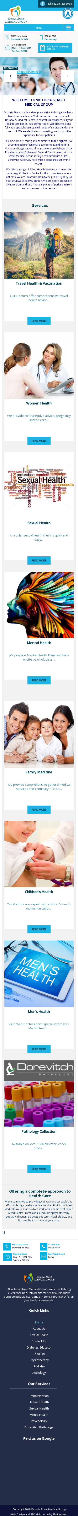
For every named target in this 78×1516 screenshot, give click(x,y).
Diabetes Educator (39, 1347)
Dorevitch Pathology (39, 1427)
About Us (39, 1329)
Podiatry (39, 1366)
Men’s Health (39, 1414)
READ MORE (39, 321)
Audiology (39, 1373)
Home (39, 1322)
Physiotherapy (39, 1360)
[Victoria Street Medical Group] (14, 17)
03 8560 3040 (50, 36)
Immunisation (39, 1396)
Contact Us (39, 1341)
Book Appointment (56, 1255)
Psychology (39, 1421)
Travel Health (39, 1402)
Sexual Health (39, 1335)
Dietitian (39, 1354)
